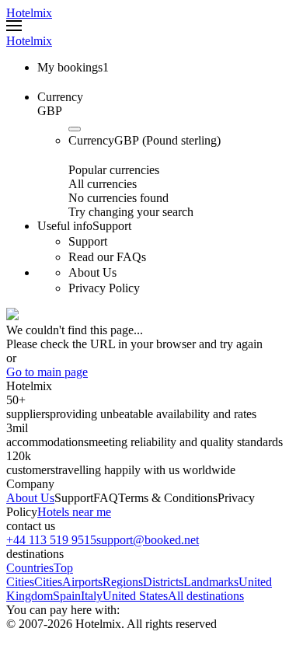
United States (135, 595)
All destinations (206, 595)
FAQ (105, 497)
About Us (30, 497)
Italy (92, 595)
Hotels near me (74, 511)
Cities (48, 581)
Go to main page (47, 372)
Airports (82, 581)
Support (73, 497)
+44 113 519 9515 (51, 539)
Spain (67, 595)
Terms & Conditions (168, 497)
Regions (123, 581)
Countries (30, 567)
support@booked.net (147, 539)
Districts (163, 581)
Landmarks (211, 581)
